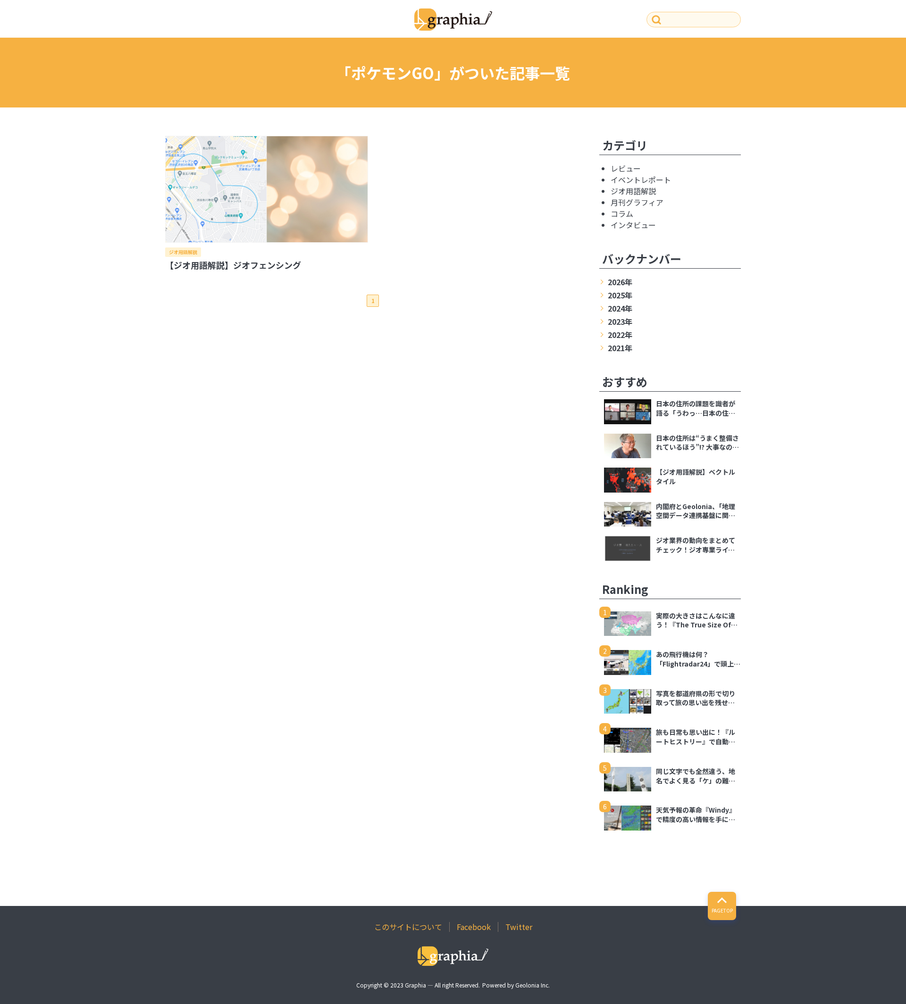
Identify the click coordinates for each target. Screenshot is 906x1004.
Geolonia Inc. (532, 985)
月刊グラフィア (637, 202)
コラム (622, 213)
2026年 (620, 282)
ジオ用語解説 (183, 251)
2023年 (620, 321)
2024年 (620, 308)
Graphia (415, 985)
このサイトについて (408, 926)
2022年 (620, 334)
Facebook (474, 926)
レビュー (626, 168)
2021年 (620, 348)
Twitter (518, 926)
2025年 (620, 295)
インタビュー (633, 224)
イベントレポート (641, 179)
